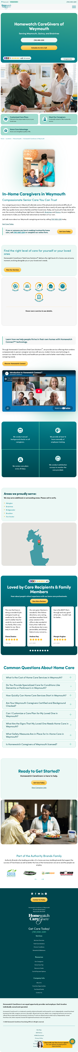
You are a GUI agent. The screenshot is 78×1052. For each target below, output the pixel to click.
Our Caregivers (39, 961)
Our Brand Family (39, 989)
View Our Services (12, 270)
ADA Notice (39, 1032)
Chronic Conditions (39, 947)
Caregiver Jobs (68, 59)
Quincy (58, 212)
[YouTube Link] (39, 894)
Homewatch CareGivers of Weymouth (33, 138)
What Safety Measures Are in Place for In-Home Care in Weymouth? (35, 735)
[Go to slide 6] (42, 650)
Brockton (9, 513)
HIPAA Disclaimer (39, 1035)
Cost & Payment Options (39, 971)
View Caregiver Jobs (39, 787)
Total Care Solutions (39, 943)
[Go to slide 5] (40, 650)
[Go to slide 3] (35, 650)
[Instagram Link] (46, 894)
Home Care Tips (39, 965)
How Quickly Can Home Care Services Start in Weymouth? (36, 695)
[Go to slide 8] (47, 650)
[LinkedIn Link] (42, 894)
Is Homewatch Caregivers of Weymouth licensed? (31, 744)
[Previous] (36, 879)
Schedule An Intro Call (39, 48)
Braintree (48, 212)
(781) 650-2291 (71, 2)
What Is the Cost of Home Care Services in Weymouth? (34, 677)
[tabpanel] (11, 873)
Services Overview (39, 940)
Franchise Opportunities (39, 986)
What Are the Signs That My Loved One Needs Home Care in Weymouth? (37, 725)
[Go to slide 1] (30, 650)
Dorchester (10, 517)
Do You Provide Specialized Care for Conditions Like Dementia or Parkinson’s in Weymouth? (33, 686)
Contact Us (39, 992)
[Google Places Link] (32, 894)
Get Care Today (8, 224)
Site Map (39, 1030)
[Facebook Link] (36, 894)
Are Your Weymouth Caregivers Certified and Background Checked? (36, 704)
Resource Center (39, 968)
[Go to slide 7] (45, 650)
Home (2, 138)
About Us (39, 983)
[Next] (42, 879)
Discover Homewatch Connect (15, 363)
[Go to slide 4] (38, 650)
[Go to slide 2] (33, 650)
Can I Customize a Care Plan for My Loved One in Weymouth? (32, 715)
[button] (56, 1049)
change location (14, 1)
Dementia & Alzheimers (39, 950)
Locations (8, 138)
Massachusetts (17, 138)
